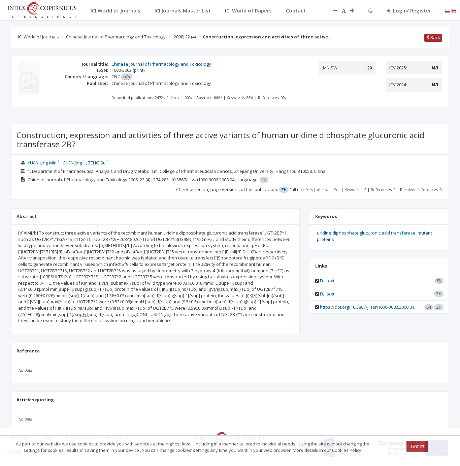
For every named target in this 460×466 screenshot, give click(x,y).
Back (434, 37)
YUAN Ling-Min (42, 163)
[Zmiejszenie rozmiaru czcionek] (332, 10)
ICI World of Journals (38, 37)
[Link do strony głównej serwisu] (42, 9)
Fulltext (327, 281)
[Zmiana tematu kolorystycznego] (370, 10)
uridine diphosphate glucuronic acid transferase (366, 233)
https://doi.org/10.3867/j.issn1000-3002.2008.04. (367, 307)
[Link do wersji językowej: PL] (447, 10)
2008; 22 (185, 37)
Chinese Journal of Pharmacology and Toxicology (116, 37)
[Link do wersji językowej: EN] (454, 10)
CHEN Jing (72, 163)
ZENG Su (97, 163)
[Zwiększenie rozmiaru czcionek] (355, 10)
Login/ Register (412, 10)
